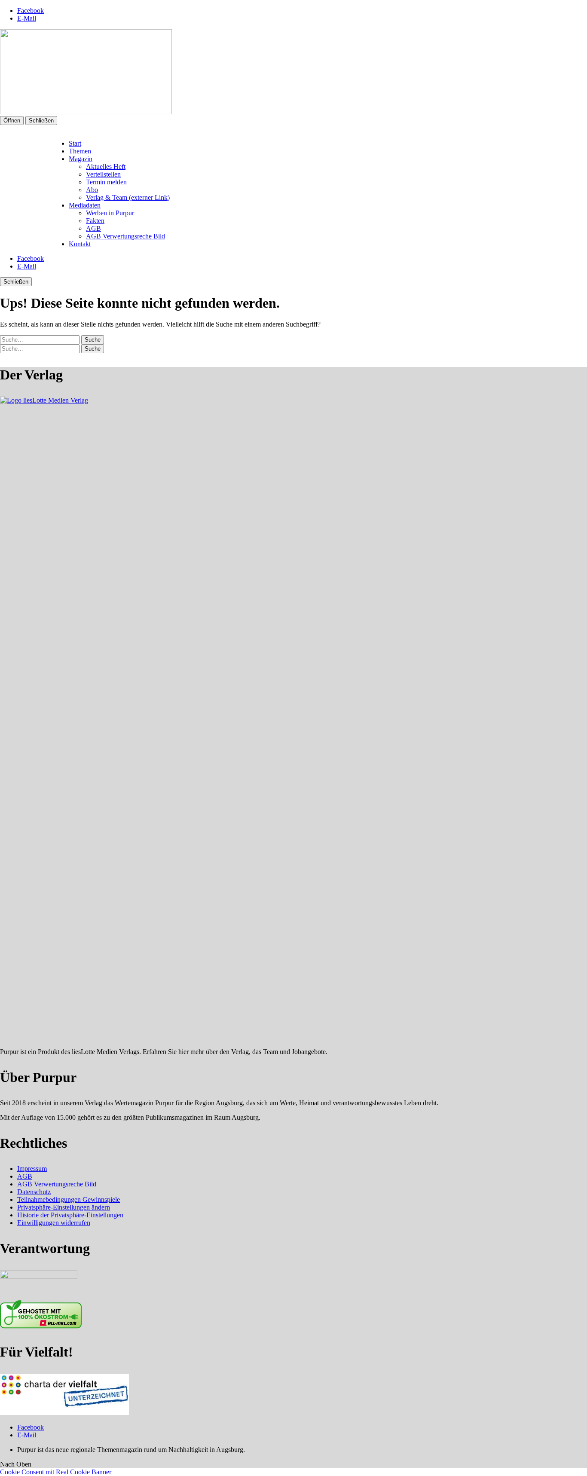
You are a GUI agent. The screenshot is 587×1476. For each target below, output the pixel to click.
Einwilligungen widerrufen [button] (53, 1222)
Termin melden (106, 182)
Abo (92, 189)
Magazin (80, 158)
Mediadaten (85, 205)
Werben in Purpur (110, 213)
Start (75, 143)
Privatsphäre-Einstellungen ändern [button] (63, 1207)
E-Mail (26, 18)
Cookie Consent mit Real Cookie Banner (55, 1472)
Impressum (32, 1168)
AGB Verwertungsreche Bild (125, 236)
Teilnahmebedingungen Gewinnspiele (68, 1199)
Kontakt (80, 244)
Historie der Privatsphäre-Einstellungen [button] (70, 1215)
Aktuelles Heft (105, 166)
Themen (80, 151)
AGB (93, 228)
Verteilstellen (103, 174)
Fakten (95, 220)
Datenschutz (34, 1191)
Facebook (30, 10)
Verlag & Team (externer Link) (128, 197)
